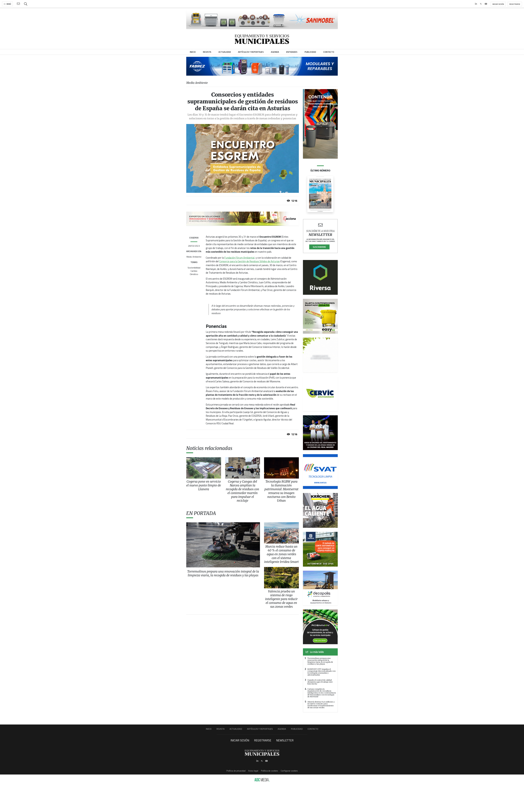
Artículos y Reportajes (260, 728)
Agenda (282, 728)
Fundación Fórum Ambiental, (239, 258)
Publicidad (297, 728)
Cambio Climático (194, 272)
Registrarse (514, 4)
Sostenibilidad (194, 267)
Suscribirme (319, 247)
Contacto (313, 728)
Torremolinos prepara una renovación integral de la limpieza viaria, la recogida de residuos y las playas (320, 661)
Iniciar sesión (498, 4)
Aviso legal (253, 770)
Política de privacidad (235, 770)
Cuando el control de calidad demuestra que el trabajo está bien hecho (319, 682)
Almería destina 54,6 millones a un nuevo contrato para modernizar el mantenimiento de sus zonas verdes (320, 705)
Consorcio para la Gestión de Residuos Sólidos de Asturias (249, 261)
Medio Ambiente (193, 256)
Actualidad (236, 728)
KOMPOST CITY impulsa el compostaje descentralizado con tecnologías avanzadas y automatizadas (321, 672)
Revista (220, 728)
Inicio (209, 728)
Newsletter (285, 740)
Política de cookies (269, 770)
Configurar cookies (289, 770)
